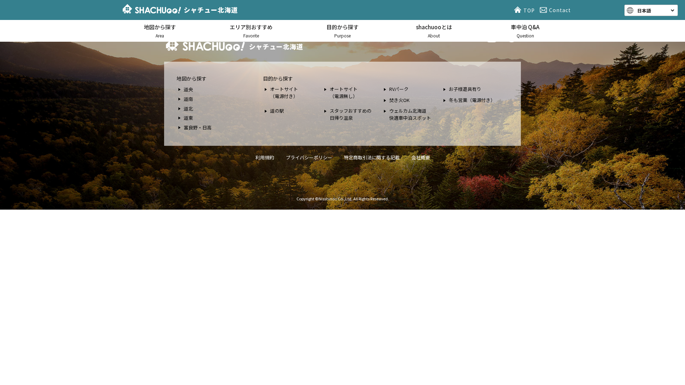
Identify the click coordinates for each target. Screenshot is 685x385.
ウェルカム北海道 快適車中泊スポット (410, 114)
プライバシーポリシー (309, 157)
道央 (188, 89)
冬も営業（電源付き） (472, 100)
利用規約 (264, 157)
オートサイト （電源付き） (284, 92)
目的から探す (342, 30)
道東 (188, 117)
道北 (188, 108)
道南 (188, 99)
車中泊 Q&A (525, 30)
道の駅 (277, 110)
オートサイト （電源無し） (343, 92)
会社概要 (420, 157)
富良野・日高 (198, 127)
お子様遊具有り (465, 89)
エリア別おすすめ (251, 30)
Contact (560, 10)
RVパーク (399, 89)
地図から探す (160, 30)
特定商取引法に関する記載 (372, 157)
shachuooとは (434, 30)
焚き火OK (399, 100)
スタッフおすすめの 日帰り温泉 (350, 114)
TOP (529, 10)
